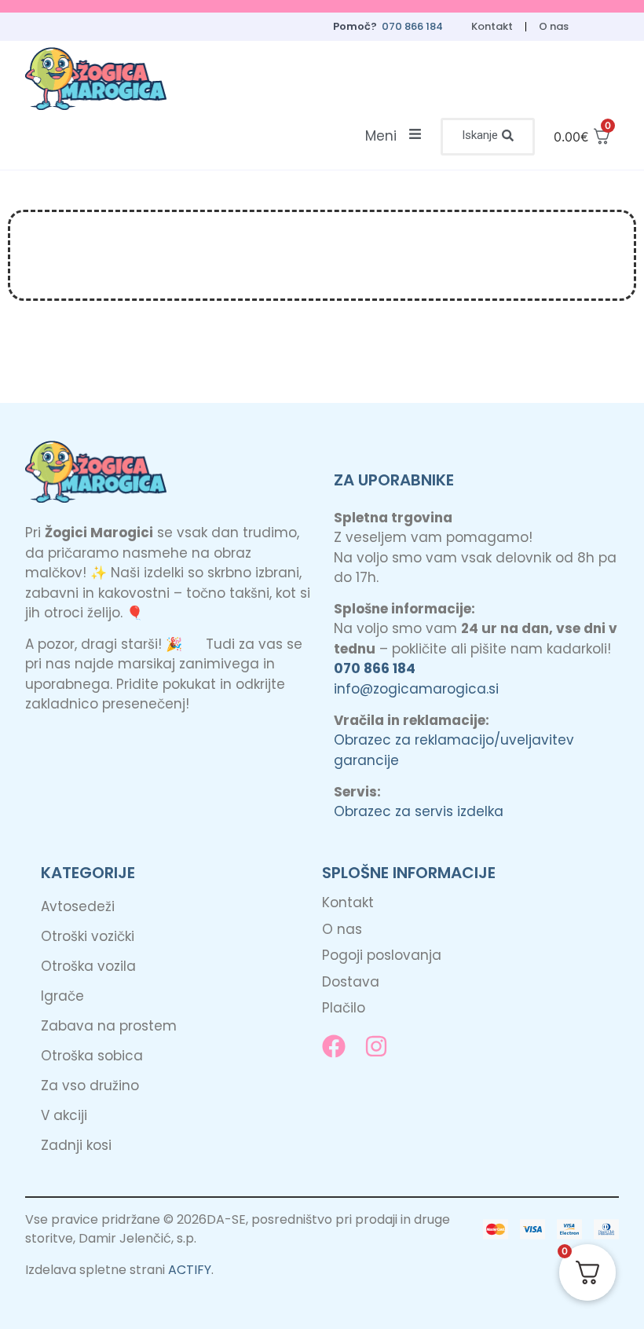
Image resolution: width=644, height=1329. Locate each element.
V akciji (64, 1115)
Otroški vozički (87, 936)
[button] (488, 137)
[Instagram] (376, 1046)
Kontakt (492, 26)
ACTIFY (189, 1270)
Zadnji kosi (76, 1145)
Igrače (62, 996)
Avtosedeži (78, 906)
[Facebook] (334, 1046)
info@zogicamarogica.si (416, 688)
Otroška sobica (92, 1055)
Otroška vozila (88, 966)
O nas (554, 26)
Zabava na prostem (109, 1025)
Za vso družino (90, 1085)
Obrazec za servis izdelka (418, 811)
